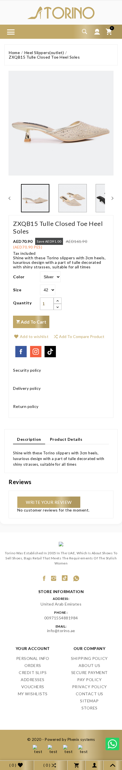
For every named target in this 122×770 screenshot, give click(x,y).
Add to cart (33, 321)
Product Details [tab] (66, 439)
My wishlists (33, 693)
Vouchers (32, 686)
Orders (32, 665)
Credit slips (33, 672)
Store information (61, 591)
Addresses (33, 679)
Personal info (32, 658)
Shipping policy (89, 658)
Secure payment (89, 672)
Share (21, 351)
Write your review (49, 502)
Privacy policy (89, 686)
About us (89, 665)
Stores (89, 707)
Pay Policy (89, 679)
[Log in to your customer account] (97, 32)
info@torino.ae (61, 630)
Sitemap (89, 700)
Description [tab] (29, 439)
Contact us (89, 693)
